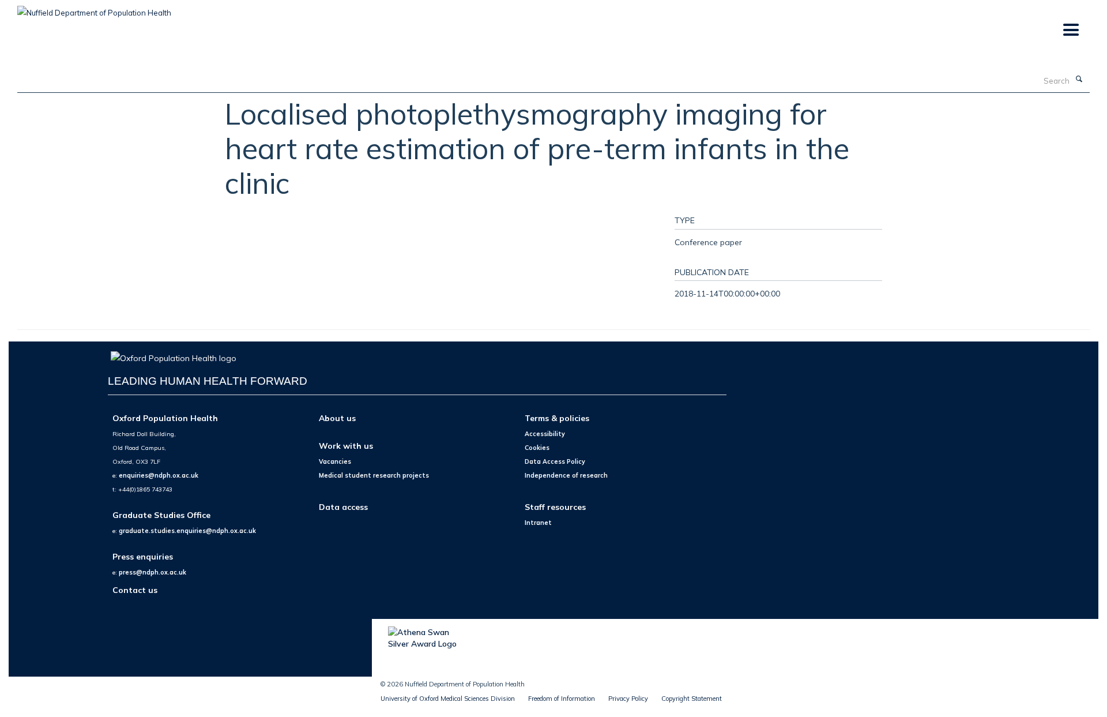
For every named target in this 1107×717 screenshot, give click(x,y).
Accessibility (545, 434)
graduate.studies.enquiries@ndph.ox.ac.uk (187, 531)
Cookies (537, 448)
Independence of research (566, 475)
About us (337, 418)
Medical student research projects (374, 475)
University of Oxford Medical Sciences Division (448, 699)
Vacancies (335, 461)
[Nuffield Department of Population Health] (94, 8)
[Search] (1078, 79)
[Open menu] (1070, 30)
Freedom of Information (561, 699)
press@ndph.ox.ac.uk (152, 572)
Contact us (134, 590)
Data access (343, 507)
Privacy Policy (628, 699)
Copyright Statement (691, 699)
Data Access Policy (555, 461)
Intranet (538, 523)
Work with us (346, 446)
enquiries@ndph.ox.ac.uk (158, 475)
